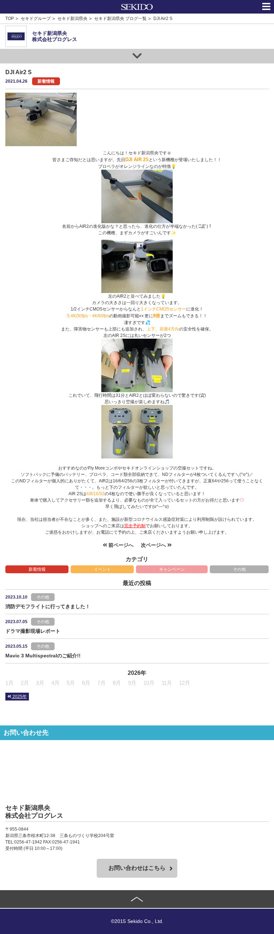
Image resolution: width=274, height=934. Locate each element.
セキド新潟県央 (72, 18)
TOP (9, 18)
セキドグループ (36, 18)
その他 (239, 569)
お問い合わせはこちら (137, 868)
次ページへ (154, 545)
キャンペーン (172, 569)
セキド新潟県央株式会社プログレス (54, 36)
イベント (102, 569)
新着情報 (37, 569)
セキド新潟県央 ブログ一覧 (120, 18)
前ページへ (120, 545)
